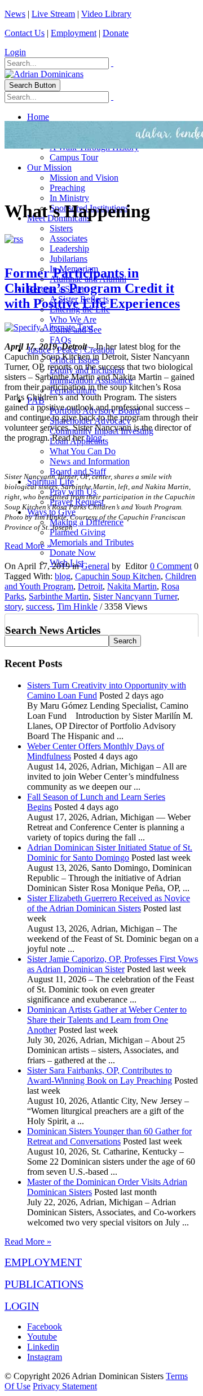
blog (94, 437)
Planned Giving (77, 532)
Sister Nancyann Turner (135, 596)
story (13, 606)
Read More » (28, 546)
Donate (116, 33)
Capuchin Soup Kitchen (118, 576)
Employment (73, 33)
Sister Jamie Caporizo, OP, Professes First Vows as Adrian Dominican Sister (112, 964)
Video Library (106, 14)
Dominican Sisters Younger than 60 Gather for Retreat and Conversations (109, 1136)
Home (38, 117)
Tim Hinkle (77, 606)
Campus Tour (74, 157)
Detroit (90, 586)
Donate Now (73, 552)
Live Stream (53, 14)
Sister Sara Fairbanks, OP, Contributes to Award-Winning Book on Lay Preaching (99, 1075)
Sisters (61, 228)
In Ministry (69, 198)
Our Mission (49, 167)
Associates (68, 238)
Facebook (44, 1326)
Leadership (69, 248)
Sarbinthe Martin (59, 596)
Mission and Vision (84, 177)
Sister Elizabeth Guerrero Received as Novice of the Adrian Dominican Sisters (108, 903)
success (39, 606)
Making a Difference (86, 522)
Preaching (67, 188)
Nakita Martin (132, 586)
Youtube (42, 1336)
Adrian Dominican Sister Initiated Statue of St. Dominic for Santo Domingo (109, 852)
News (15, 14)
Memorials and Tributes (92, 542)
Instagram (44, 1357)
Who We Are (73, 319)
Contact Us (25, 33)
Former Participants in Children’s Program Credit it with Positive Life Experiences (92, 288)
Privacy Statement (65, 1386)
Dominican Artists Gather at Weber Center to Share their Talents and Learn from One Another (107, 1020)
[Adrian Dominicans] (44, 74)
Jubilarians (68, 258)
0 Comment (171, 566)
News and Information (90, 461)
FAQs (60, 339)
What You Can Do (83, 451)
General (95, 566)
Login (15, 52)
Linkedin (43, 1347)
